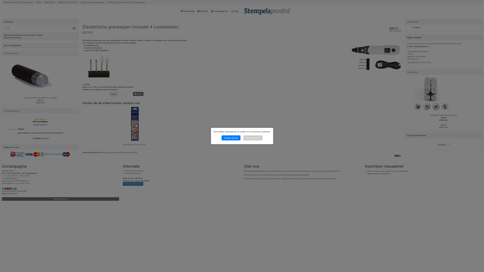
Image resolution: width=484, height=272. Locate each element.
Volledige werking (231, 138)
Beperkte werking (253, 138)
